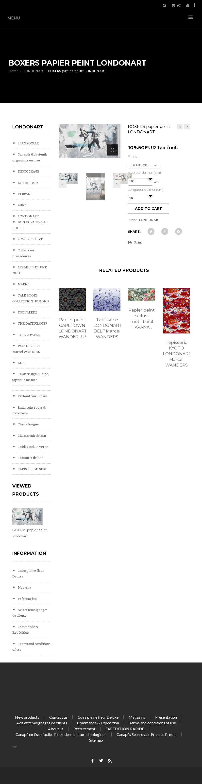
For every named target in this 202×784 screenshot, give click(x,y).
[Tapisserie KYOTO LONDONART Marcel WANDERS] (176, 310)
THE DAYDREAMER (32, 323)
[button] (150, 179)
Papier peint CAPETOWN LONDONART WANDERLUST (72, 328)
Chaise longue (28, 424)
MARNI (23, 284)
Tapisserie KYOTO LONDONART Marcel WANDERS (176, 353)
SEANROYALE (28, 143)
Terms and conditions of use (152, 722)
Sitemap (96, 740)
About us (55, 728)
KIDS (21, 363)
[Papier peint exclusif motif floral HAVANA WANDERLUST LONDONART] (141, 294)
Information (29, 553)
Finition (133, 156)
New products (27, 717)
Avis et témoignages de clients (41, 722)
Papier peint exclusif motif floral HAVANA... (142, 319)
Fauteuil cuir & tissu (32, 396)
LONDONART (28, 216)
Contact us (58, 717)
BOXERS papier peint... (30, 530)
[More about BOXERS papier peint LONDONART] (27, 516)
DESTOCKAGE (28, 171)
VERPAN (24, 194)
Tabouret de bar (30, 458)
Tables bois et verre (32, 447)
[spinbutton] (140, 181)
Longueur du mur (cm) (145, 190)
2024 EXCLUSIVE (30, 239)
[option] (72, 318)
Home (13, 71)
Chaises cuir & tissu (31, 435)
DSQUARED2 (27, 312)
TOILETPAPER (28, 335)
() (179, 5)
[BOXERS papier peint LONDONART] (68, 178)
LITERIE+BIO (27, 183)
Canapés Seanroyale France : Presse (146, 734)
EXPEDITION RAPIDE (124, 728)
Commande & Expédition (98, 722)
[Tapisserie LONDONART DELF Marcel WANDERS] (107, 299)
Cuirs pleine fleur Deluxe (98, 717)
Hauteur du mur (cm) (144, 172)
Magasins (24, 587)
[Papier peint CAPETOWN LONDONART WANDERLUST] (72, 299)
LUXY (21, 205)
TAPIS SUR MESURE (32, 469)
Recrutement (84, 728)
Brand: (133, 220)
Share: (134, 231)
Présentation (27, 599)
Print (138, 242)
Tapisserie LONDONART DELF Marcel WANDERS (107, 328)
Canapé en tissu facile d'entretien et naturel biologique (61, 734)
